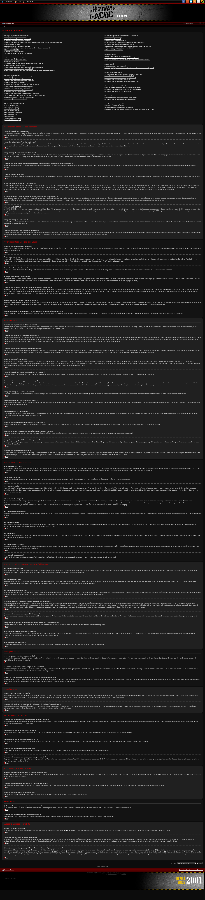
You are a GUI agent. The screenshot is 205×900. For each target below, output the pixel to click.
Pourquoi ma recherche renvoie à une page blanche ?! (120, 78)
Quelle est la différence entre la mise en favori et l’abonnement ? (123, 87)
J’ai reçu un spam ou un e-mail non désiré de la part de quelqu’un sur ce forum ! (127, 59)
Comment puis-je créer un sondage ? (14, 82)
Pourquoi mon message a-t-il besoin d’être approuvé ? (19, 97)
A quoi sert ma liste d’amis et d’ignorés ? (116, 66)
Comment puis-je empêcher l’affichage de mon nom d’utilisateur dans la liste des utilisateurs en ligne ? (33, 42)
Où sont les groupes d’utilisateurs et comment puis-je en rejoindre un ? (125, 42)
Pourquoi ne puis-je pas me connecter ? (15, 37)
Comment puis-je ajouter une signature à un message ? (19, 80)
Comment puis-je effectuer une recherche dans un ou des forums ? (124, 74)
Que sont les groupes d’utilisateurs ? (115, 40)
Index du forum (9, 23)
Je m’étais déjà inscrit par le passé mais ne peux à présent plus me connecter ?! (27, 48)
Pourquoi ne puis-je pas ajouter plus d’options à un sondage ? (21, 84)
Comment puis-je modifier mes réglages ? (15, 59)
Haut (6, 137)
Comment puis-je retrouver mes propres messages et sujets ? (122, 81)
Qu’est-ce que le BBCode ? (11, 105)
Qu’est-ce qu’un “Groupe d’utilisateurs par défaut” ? (119, 48)
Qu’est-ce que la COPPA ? (11, 49)
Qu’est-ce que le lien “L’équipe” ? (114, 49)
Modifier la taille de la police (4, 26)
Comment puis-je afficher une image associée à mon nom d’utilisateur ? (24, 67)
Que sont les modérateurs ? (113, 39)
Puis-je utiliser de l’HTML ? (11, 107)
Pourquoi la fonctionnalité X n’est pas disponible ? (119, 107)
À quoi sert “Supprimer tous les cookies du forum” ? (18, 53)
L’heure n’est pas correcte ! (11, 61)
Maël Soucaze (112, 874)
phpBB (96, 872)
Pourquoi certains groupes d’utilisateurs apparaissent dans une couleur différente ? (128, 46)
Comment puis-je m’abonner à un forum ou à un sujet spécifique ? (123, 89)
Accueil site (11, 878)
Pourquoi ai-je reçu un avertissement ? (15, 91)
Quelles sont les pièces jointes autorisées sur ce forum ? (121, 97)
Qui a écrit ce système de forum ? (114, 105)
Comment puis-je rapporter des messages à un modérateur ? (21, 93)
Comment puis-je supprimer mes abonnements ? (119, 91)
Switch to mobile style (102, 866)
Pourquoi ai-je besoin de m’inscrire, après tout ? (17, 39)
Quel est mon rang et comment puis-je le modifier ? (18, 69)
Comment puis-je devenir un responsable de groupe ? (120, 44)
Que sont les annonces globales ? (13, 112)
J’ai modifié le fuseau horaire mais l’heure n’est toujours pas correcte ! (24, 63)
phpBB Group (68, 830)
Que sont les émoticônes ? (11, 109)
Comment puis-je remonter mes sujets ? (15, 99)
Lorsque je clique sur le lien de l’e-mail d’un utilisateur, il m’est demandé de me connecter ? (29, 70)
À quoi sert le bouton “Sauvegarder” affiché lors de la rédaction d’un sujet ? (25, 95)
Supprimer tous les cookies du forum (191, 870)
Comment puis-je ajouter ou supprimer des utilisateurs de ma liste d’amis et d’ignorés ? (129, 68)
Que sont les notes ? (10, 116)
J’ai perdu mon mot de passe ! (12, 44)
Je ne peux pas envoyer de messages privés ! (118, 56)
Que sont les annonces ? (11, 114)
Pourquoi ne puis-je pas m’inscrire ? (14, 51)
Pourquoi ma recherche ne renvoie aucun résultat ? (119, 76)
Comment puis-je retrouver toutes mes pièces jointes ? (120, 99)
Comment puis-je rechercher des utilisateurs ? (118, 79)
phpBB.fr (123, 874)
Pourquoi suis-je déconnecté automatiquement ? (17, 40)
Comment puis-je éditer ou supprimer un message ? (18, 79)
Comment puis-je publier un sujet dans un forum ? (18, 77)
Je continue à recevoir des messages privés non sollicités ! (122, 58)
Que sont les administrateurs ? (113, 37)
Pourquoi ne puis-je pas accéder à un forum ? (17, 88)
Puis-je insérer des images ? (12, 110)
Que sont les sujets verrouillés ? (13, 118)
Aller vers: (173, 863)
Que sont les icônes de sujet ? (12, 120)
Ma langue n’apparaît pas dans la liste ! (15, 65)
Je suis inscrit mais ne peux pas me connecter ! (17, 46)
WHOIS (155, 850)
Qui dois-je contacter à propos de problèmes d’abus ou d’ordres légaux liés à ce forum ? (130, 109)
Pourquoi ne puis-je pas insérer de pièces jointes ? (18, 90)
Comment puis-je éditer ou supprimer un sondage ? (18, 86)
